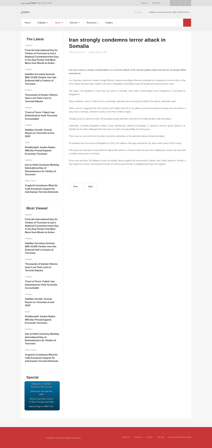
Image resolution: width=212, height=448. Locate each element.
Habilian (42, 22)
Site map (160, 437)
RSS (188, 3)
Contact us (156, 3)
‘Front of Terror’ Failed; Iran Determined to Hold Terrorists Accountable (41, 115)
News (58, 22)
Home (28, 22)
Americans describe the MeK (180, 437)
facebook (172, 3)
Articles (74, 22)
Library (150, 437)
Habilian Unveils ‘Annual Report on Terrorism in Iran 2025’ (39, 133)
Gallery (109, 22)
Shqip (33, 3)
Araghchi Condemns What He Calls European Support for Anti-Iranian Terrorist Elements (41, 188)
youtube (183, 3)
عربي (23, 3)
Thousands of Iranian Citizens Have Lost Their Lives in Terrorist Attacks (41, 98)
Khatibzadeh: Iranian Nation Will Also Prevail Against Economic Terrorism (40, 150)
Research (92, 22)
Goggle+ (177, 3)
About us (144, 3)
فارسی (27, 3)
